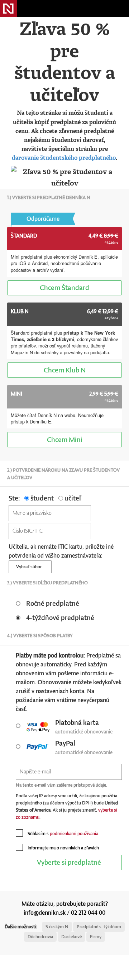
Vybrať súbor (30, 567)
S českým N (57, 927)
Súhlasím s (62, 833)
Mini (64, 439)
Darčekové (71, 937)
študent (41, 497)
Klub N (65, 369)
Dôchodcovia (40, 937)
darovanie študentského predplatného (64, 158)
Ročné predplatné (52, 603)
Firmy (95, 937)
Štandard (64, 287)
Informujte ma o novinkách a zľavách (63, 848)
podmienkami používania (74, 833)
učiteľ (72, 497)
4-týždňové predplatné (60, 617)
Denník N (8, 8)
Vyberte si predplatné (69, 862)
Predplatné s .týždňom (99, 927)
